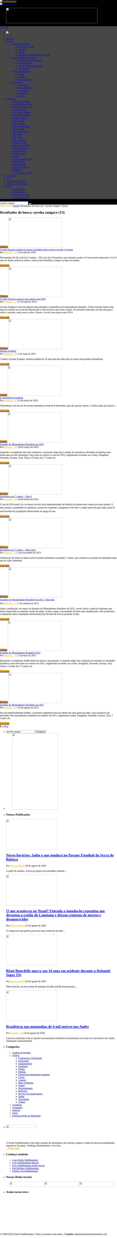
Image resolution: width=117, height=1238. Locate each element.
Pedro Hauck (18, 162)
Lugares (22, 77)
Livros (21, 52)
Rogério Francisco (21, 167)
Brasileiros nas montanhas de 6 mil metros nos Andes (47, 1027)
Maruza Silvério (17, 865)
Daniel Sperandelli (21, 115)
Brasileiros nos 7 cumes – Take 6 (16, 496)
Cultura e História (20, 44)
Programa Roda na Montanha (26, 1115)
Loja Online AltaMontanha (25, 1160)
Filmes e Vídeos (26, 46)
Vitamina (16, 170)
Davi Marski (18, 120)
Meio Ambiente (25, 79)
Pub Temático (18, 192)
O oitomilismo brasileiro (11, 397)
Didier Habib (18, 123)
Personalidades (25, 88)
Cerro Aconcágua (20, 194)
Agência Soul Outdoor (17, 184)
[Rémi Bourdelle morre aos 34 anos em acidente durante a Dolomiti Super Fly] (31, 964)
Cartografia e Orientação (30, 60)
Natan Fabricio (19, 151)
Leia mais (4, 265)
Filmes (21, 1069)
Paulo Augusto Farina (22, 159)
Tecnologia (23, 68)
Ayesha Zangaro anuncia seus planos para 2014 (23, 299)
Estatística (23, 85)
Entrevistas (23, 90)
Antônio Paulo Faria (22, 104)
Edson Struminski (20, 126)
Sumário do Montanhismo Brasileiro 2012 (20, 652)
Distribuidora (18, 189)
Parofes (15, 156)
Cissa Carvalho (19, 109)
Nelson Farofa (19, 153)
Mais (8, 186)
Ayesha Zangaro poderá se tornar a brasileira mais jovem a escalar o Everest (36, 249)
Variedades (17, 82)
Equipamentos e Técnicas (24, 57)
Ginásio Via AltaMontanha (25, 1171)
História (22, 49)
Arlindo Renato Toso (22, 107)
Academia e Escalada (16, 181)
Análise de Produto (21, 1052)
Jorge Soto (17, 134)
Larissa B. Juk (19, 142)
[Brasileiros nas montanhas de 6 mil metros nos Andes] (31, 1020)
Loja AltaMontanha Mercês (25, 1163)
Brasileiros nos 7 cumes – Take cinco (18, 550)
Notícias (10, 38)
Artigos (9, 41)
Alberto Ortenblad (21, 101)
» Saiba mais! (13, 1148)
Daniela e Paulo (19, 118)
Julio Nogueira (19, 140)
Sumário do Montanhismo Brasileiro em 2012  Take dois (27, 599)
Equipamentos (25, 63)
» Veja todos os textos (22, 173)
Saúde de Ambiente (21, 71)
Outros (21, 96)
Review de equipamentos (30, 66)
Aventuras (11, 175)
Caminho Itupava (20, 197)
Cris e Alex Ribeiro (21, 112)
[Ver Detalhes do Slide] (35, 808)
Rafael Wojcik (19, 164)
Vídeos (21, 1102)
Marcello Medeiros (21, 145)
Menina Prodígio (8, 351)
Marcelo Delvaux (20, 148)
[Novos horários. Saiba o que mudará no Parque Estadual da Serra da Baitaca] (31, 848)
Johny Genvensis (20, 131)
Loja (8, 178)
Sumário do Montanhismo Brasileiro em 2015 (22, 444)
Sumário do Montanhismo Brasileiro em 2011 (22, 705)
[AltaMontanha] (8, 1)
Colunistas (11, 99)
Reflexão (22, 93)
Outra (15, 1113)
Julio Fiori (17, 137)
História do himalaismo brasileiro (34, 55)
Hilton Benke (18, 129)
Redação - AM (11, 252)
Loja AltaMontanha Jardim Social (28, 1165)
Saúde (21, 74)
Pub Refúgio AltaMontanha (25, 1168)
